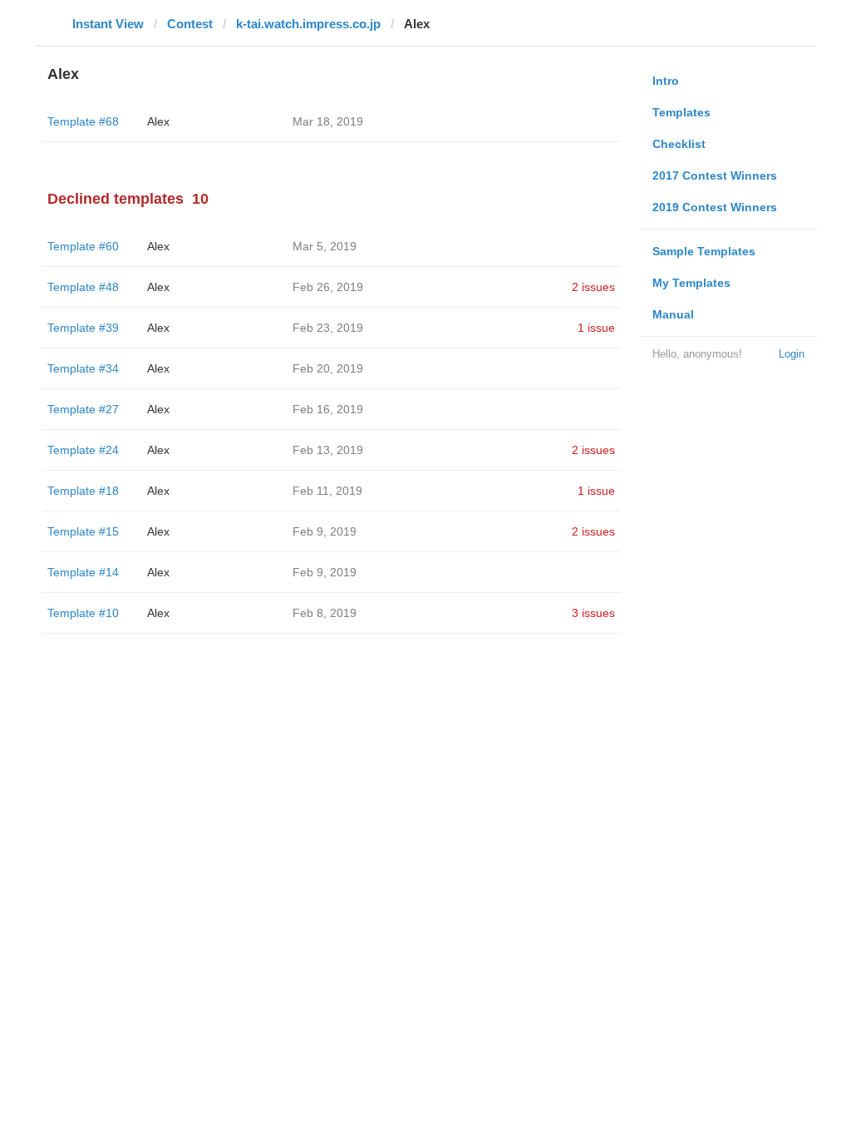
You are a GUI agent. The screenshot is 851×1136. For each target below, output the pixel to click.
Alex (158, 121)
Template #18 (83, 490)
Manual (673, 314)
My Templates (691, 282)
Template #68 (83, 121)
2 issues (593, 287)
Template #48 (83, 287)
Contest (190, 24)
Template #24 (83, 450)
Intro (665, 80)
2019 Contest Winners (714, 207)
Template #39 (83, 327)
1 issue (596, 327)
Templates (681, 112)
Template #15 (83, 531)
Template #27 (83, 409)
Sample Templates (703, 251)
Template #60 (83, 246)
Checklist (679, 144)
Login (791, 354)
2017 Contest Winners (714, 175)
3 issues (593, 613)
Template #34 (83, 368)
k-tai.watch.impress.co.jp (308, 24)
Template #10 (83, 613)
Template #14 (83, 572)
